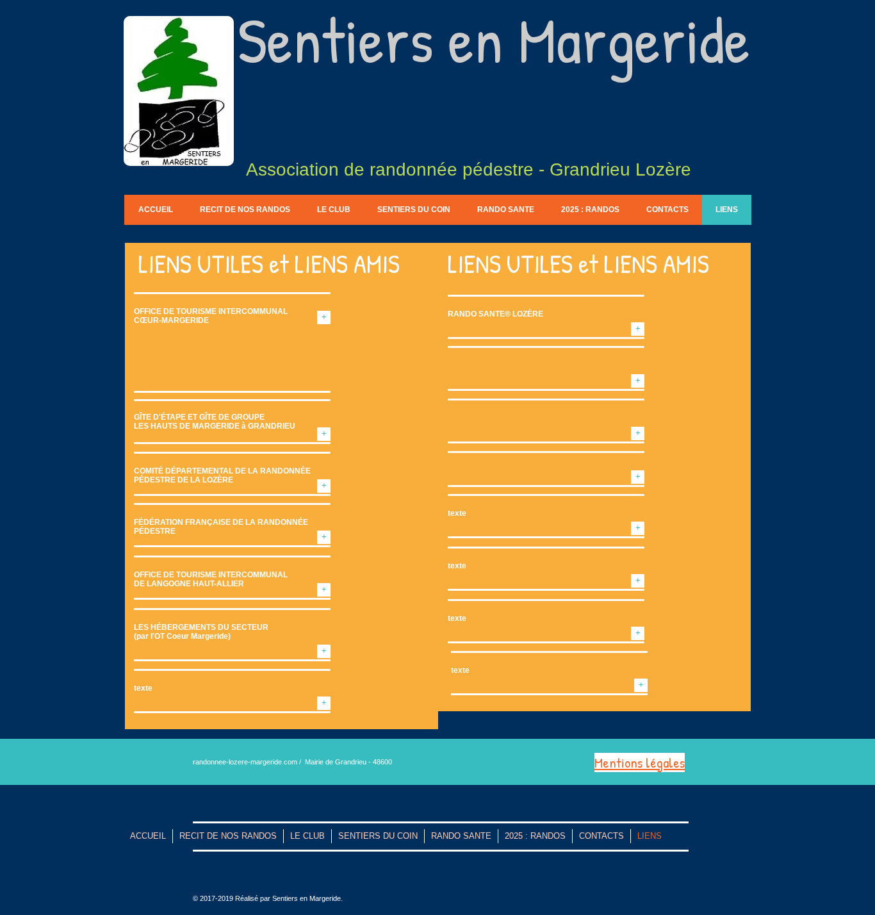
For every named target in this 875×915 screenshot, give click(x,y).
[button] (324, 703)
